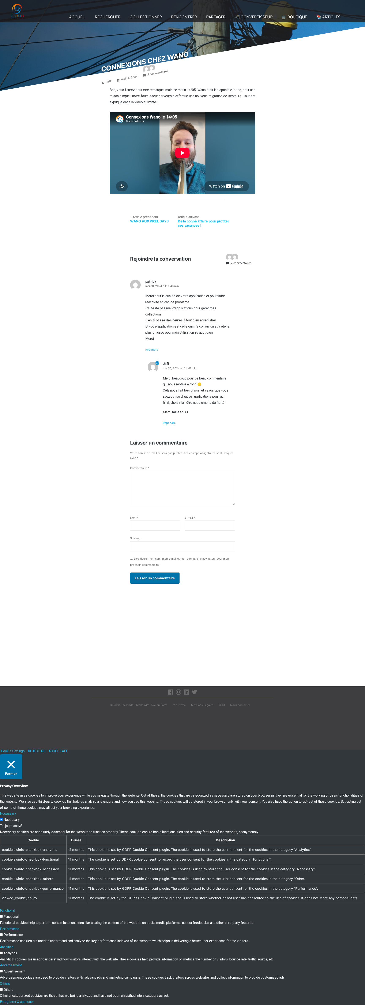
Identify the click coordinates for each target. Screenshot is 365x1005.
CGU (222, 705)
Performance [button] (9, 929)
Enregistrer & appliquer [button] (17, 1002)
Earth (164, 705)
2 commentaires (157, 72)
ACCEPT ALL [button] (58, 751)
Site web (135, 538)
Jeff (108, 82)
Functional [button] (7, 910)
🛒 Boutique (294, 17)
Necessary (12, 820)
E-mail (190, 517)
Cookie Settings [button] (13, 751)
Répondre (151, 349)
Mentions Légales (202, 705)
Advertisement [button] (11, 965)
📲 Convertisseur (253, 17)
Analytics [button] (7, 947)
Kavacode (127, 705)
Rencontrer (184, 17)
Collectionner (146, 17)
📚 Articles (328, 17)
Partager (216, 17)
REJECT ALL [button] (37, 751)
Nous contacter (240, 705)
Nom (134, 517)
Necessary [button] (8, 814)
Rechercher (107, 17)
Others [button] (5, 984)
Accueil (77, 17)
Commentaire (139, 468)
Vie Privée (179, 705)
